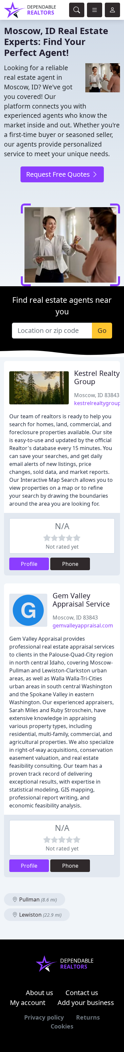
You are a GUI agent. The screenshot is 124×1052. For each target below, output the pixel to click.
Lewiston (40, 914)
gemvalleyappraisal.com (83, 625)
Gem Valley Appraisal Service (81, 600)
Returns (88, 1017)
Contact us (81, 992)
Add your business (86, 1002)
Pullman (37, 899)
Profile (29, 564)
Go (102, 330)
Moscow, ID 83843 (96, 395)
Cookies (62, 1026)
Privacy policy (44, 1017)
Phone (70, 564)
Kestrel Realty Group (97, 377)
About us (39, 992)
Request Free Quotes (59, 174)
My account (27, 1002)
